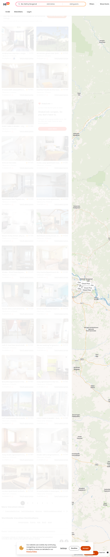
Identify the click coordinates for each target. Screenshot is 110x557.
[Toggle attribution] (107, 552)
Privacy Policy (31, 552)
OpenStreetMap (78, 554)
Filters (91, 4)
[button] (7, 12)
